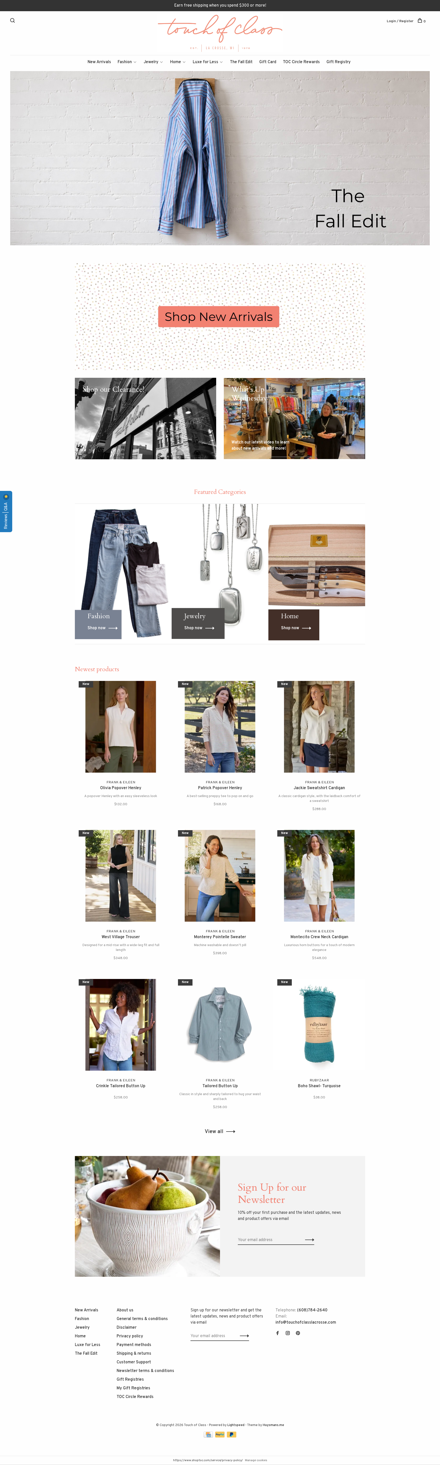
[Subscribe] (301, 756)
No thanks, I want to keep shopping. (282, 789)
